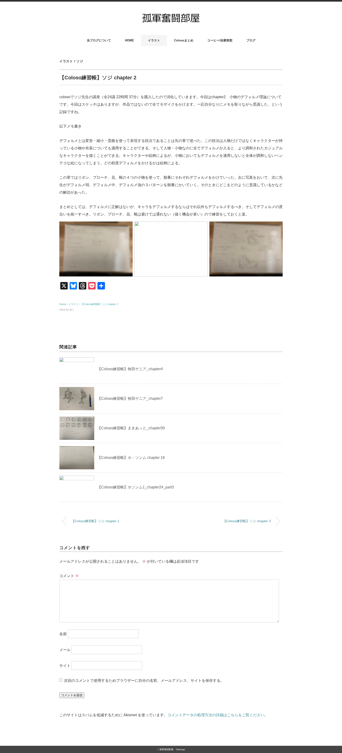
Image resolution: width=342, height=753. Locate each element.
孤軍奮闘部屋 (166, 749)
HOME (129, 40)
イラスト (154, 40)
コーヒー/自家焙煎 (219, 40)
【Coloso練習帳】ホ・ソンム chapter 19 (131, 458)
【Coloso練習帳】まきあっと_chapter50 (131, 428)
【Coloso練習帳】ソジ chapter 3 (247, 521)
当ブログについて (99, 40)
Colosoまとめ (183, 40)
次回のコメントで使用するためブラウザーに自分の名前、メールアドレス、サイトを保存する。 (144, 680)
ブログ (250, 40)
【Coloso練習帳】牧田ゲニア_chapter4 (130, 369)
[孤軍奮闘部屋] (171, 14)
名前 (63, 634)
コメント (69, 576)
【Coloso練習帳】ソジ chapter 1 (95, 521)
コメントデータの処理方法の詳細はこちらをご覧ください (216, 715)
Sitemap (180, 749)
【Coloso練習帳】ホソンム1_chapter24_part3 (135, 487)
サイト (64, 666)
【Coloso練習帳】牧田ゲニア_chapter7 (130, 398)
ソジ (79, 61)
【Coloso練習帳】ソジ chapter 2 (99, 304)
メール (64, 650)
